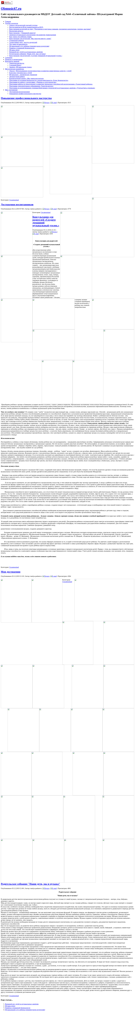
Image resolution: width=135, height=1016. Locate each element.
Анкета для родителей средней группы (23, 25)
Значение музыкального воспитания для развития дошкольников (32, 35)
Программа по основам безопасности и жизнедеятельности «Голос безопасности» (38, 80)
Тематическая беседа (16, 63)
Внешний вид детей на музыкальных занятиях (26, 52)
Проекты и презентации (13, 59)
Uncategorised (14, 200)
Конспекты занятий (12, 61)
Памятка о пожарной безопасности (21, 48)
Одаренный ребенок (16, 40)
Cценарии (8, 57)
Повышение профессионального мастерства (25, 94)
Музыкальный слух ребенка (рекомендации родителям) (29, 46)
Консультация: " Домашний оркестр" (22, 33)
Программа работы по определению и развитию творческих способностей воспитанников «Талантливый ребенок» (51, 84)
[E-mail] (54, 102)
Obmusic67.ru (11, 8)
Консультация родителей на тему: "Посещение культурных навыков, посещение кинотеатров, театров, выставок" (50, 29)
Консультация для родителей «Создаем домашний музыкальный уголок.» (35, 56)
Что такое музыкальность (18, 44)
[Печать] (46, 102)
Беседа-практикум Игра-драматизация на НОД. (26, 27)
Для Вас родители (11, 23)
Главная (8, 21)
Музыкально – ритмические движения (23, 75)
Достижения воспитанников (19, 92)
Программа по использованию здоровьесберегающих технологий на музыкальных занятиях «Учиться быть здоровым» (52, 88)
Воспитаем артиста (16, 31)
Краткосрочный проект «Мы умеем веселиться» (26, 78)
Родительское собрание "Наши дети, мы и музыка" (27, 54)
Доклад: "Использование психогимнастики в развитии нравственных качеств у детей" (40, 71)
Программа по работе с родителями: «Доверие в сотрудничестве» (33, 82)
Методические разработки (14, 69)
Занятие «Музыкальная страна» (20, 67)
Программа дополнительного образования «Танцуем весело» (31, 86)
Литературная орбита (17, 76)
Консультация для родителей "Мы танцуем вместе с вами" (30, 38)
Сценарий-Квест (15, 65)
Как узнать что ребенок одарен (20, 37)
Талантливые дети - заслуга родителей (23, 42)
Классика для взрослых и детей (20, 73)
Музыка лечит (14, 50)
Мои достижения (11, 90)
